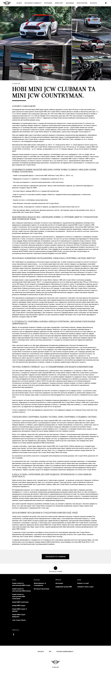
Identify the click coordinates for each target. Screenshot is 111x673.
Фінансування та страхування (40, 584)
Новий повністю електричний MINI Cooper (21, 584)
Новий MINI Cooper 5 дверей (19, 610)
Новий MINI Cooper (18, 605)
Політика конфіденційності (64, 651)
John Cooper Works (19, 620)
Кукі (50, 651)
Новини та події (83, 583)
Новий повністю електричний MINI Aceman (21, 590)
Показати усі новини (55, 556)
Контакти (41, 651)
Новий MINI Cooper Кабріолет (18, 616)
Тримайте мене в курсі (85, 587)
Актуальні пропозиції (41, 589)
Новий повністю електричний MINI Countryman (18, 596)
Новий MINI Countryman (20, 602)
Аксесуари (59, 583)
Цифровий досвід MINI (64, 587)
